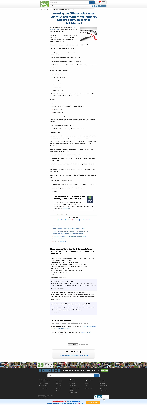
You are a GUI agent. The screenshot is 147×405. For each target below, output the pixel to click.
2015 (44, 9)
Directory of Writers (74, 392)
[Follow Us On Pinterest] (96, 5)
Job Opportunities (103, 388)
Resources (63, 5)
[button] (97, 2)
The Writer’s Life (63, 241)
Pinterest (75, 220)
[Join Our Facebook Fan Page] (92, 5)
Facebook (61, 220)
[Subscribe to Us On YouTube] (103, 5)
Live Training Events (43, 387)
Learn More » (66, 208)
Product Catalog (42, 382)
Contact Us (87, 383)
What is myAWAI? (88, 388)
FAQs (86, 385)
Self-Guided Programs (43, 385)
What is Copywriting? (89, 387)
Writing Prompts (59, 388)
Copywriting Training (43, 383)
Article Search (58, 383)
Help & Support (76, 5)
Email (88, 220)
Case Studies (72, 390)
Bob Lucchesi (61, 239)
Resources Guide (59, 382)
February (49, 9)
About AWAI (72, 382)
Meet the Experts (73, 385)
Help (86, 382)
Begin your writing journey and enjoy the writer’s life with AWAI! (85, 370)
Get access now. (93, 402)
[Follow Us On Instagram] (101, 5)
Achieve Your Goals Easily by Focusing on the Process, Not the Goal (70, 231)
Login (101, 392)
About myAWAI (103, 383)
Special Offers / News (43, 388)
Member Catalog (103, 390)
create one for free (86, 332)
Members (83, 5)
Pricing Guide (58, 385)
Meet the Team (73, 387)
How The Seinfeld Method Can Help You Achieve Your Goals (68, 228)
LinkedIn (82, 220)
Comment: (63, 334)
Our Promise (72, 383)
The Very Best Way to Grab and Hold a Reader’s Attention (68, 233)
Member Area (102, 382)
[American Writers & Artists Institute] (44, 3)
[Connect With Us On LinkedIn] (99, 5)
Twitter (69, 220)
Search (91, 2)
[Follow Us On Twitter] (94, 5)
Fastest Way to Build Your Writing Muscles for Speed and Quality (69, 236)
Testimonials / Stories (74, 388)
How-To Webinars (59, 387)
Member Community (104, 385)
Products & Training (55, 5)
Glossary (57, 390)
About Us (69, 5)
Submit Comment (72, 344)
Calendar (101, 387)
